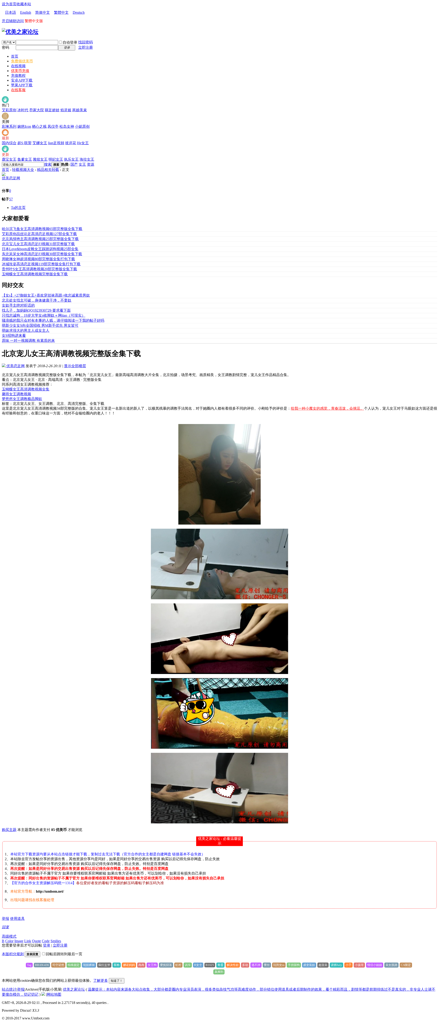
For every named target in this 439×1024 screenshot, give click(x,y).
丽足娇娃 (52, 110)
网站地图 (54, 994)
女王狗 (152, 965)
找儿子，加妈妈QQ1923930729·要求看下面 (36, 310)
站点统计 (9, 989)
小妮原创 (82, 126)
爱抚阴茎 (166, 965)
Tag (29, 965)
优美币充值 (20, 71)
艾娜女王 (39, 143)
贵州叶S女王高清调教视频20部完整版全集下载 (39, 269)
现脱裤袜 (89, 965)
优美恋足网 (11, 178)
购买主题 (9, 830)
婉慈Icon (24, 126)
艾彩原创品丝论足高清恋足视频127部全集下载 (39, 234)
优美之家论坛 (74, 989)
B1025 (210, 965)
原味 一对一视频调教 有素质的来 (28, 340)
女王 (82, 164)
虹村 (178, 965)
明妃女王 (55, 159)
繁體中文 (61, 12)
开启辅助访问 (13, 21)
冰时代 (22, 110)
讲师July (336, 965)
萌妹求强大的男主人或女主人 (25, 330)
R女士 (198, 965)
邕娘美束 (79, 110)
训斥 (188, 965)
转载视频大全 (23, 170)
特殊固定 (74, 965)
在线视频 (18, 66)
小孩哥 (359, 965)
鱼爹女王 (24, 159)
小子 (348, 965)
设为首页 (9, 4)
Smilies (56, 941)
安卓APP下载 (21, 80)
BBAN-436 (42, 965)
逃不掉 (256, 965)
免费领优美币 (22, 61)
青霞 (220, 965)
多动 (245, 965)
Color (9, 941)
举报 (5, 919)
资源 (90, 164)
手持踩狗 (294, 965)
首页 (14, 56)
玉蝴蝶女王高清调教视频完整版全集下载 (35, 274)
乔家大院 (36, 110)
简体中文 (42, 12)
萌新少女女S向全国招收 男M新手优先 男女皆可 (40, 325)
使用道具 (17, 919)
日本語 (10, 12)
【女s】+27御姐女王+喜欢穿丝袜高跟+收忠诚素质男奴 (46, 295)
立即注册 (85, 47)
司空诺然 (58, 965)
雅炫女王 (40, 159)
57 (11, 199)
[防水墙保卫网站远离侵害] (43, 994)
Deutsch (79, 12)
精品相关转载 (48, 170)
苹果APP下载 (21, 85)
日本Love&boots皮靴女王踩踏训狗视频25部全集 (40, 249)
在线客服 (18, 90)
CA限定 (406, 965)
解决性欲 (233, 965)
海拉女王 (87, 159)
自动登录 (70, 42)
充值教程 (18, 75)
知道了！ (117, 980)
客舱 (117, 965)
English (25, 12)
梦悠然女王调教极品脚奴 (22, 399)
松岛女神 (66, 126)
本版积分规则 (13, 954)
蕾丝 (267, 965)
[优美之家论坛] (20, 32)
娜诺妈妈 (129, 965)
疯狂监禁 (104, 965)
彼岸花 (70, 143)
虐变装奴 (309, 965)
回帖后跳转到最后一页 (64, 954)
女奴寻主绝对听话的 (18, 305)
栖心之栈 (39, 126)
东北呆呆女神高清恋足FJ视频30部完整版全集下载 (42, 254)
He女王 (83, 143)
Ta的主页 (18, 208)
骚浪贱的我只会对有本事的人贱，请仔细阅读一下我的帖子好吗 (53, 320)
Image (18, 941)
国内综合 (9, 143)
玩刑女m (278, 965)
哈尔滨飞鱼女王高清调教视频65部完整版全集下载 (42, 229)
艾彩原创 (9, 110)
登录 (46, 945)
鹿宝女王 (9, 159)
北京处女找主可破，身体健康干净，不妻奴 (36, 300)
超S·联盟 (24, 143)
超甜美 (323, 965)
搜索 (47, 164)
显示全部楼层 (75, 366)
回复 (5, 927)
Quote (36, 941)
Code (46, 941)
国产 (74, 164)
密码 (5, 47)
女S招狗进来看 (14, 335)
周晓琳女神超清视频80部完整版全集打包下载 (38, 259)
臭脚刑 (218, 972)
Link (27, 941)
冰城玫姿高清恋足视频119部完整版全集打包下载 (41, 264)
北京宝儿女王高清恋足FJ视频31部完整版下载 (38, 244)
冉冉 (141, 965)
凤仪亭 (53, 126)
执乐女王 (71, 159)
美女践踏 (391, 965)
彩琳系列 (9, 126)
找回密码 (85, 42)
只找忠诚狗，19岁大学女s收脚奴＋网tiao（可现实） (43, 315)
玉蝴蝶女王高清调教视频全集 (25, 389)
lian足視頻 (56, 143)
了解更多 (100, 980)
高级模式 (9, 936)
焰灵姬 (65, 110)
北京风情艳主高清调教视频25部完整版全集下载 (40, 239)
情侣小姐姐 (374, 965)
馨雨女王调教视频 (16, 394)
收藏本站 (23, 4)
